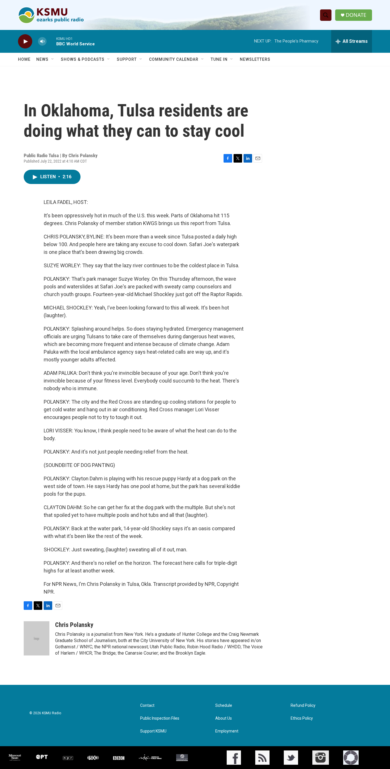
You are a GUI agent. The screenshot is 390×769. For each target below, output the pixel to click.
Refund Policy (303, 705)
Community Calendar (173, 59)
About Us (223, 718)
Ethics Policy (302, 718)
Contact (147, 705)
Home (24, 59)
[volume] (42, 41)
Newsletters (255, 59)
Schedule (223, 705)
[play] (25, 41)
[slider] (51, 41)
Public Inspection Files (159, 718)
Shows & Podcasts (82, 59)
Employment (226, 731)
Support (127, 59)
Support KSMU (153, 731)
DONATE (356, 15)
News (42, 59)
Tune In (219, 59)
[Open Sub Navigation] (53, 59)
